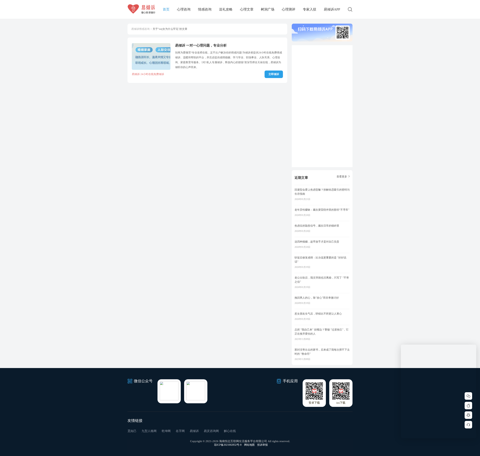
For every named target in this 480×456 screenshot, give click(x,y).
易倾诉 (194, 431)
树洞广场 (267, 9)
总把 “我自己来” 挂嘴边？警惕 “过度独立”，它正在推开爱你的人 (322, 331)
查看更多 (342, 176)
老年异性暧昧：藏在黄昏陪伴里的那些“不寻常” (322, 209)
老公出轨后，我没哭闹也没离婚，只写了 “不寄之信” (322, 279)
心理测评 (288, 9)
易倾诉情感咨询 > (141, 29)
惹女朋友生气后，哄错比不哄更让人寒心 (318, 313)
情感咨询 (205, 9)
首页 (166, 9)
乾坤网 (166, 431)
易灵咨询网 (211, 431)
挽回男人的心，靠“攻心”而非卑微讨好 (317, 297)
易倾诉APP (332, 9)
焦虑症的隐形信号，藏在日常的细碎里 (317, 225)
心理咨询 (183, 9)
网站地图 (249, 444)
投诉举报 (262, 444)
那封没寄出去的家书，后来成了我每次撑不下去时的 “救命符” (322, 351)
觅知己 (132, 431)
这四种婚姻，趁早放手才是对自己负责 (317, 241)
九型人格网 (149, 431)
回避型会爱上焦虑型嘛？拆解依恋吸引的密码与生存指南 (322, 191)
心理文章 (247, 9)
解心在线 (230, 431)
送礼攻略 (225, 9)
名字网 (180, 431)
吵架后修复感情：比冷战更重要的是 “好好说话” (320, 259)
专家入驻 (309, 9)
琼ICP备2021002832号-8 (228, 444)
